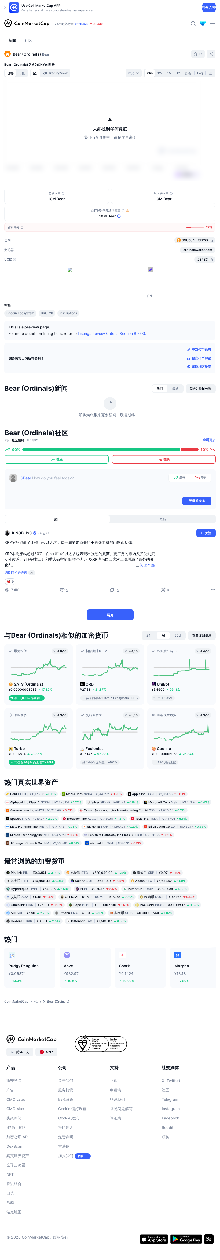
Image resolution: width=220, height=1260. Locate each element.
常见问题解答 (121, 1108)
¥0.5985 (98, 888)
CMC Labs (15, 1099)
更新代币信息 (201, 350)
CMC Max (15, 1108)
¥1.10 (82, 913)
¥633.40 (99, 880)
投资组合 (13, 1183)
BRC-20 (47, 313)
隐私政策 (65, 1099)
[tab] (35, 73)
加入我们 (65, 1155)
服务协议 (65, 1090)
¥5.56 (30, 913)
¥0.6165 (169, 897)
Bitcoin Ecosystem (20, 313)
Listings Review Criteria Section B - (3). (112, 333)
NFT (10, 1174)
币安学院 (13, 1080)
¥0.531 (35, 921)
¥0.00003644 (143, 913)
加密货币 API (17, 1137)
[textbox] (93, 484)
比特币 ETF (15, 1127)
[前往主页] (26, 24)
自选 (10, 1193)
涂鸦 (10, 1202)
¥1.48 (32, 897)
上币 (114, 1080)
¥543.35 (40, 888)
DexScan (14, 1146)
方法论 (63, 1146)
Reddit (167, 1127)
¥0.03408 (157, 888)
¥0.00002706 (101, 905)
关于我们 (65, 1080)
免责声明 (65, 1137)
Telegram (170, 1099)
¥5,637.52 (160, 880)
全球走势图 (15, 1165)
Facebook (170, 1118)
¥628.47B (81, 24)
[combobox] (134, 73)
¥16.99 (99, 897)
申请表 (115, 1090)
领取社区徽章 (201, 367)
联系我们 (117, 1099)
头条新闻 (13, 1118)
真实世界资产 (17, 1155)
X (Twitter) (171, 1080)
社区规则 (65, 1127)
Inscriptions (68, 313)
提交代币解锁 (201, 358)
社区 (165, 1090)
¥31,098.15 (169, 905)
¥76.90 (37, 905)
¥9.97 (159, 872)
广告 (10, 1090)
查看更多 (209, 440)
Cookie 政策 (68, 1118)
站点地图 (13, 1212)
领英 (165, 1137)
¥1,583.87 (98, 921)
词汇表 (115, 1118)
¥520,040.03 (98, 872)
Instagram (171, 1108)
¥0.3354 (35, 872)
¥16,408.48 (37, 880)
